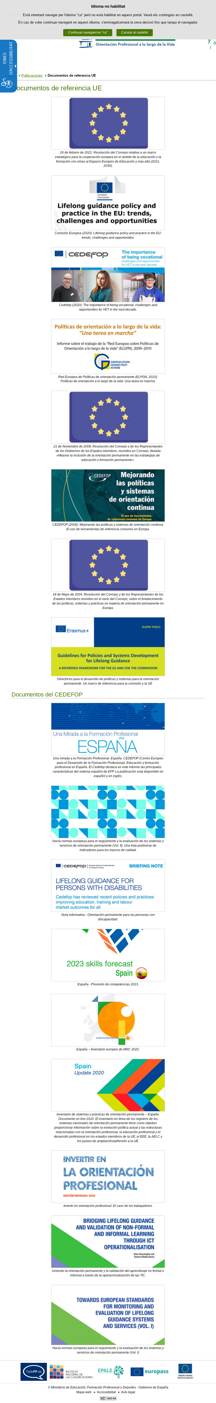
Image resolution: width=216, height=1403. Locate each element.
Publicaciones (32, 75)
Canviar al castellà (134, 32)
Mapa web (83, 1392)
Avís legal (128, 1392)
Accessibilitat (106, 1392)
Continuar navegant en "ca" (87, 32)
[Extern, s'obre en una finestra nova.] (108, 123)
